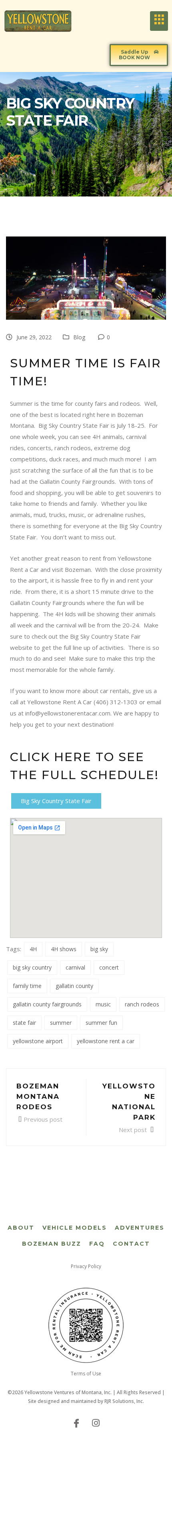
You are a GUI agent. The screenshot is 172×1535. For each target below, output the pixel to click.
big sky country (32, 967)
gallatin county (74, 986)
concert (109, 967)
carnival (75, 967)
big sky (99, 949)
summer (61, 1022)
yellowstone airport (38, 1041)
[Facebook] (76, 1423)
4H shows (63, 949)
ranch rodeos (142, 1004)
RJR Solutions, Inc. (124, 1401)
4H (33, 949)
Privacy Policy (86, 1266)
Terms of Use (86, 1373)
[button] (139, 55)
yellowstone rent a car (105, 1041)
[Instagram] (96, 1423)
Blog (79, 337)
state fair (24, 1022)
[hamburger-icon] (159, 21)
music (103, 1004)
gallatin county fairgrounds (47, 1004)
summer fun (101, 1022)
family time (27, 986)
